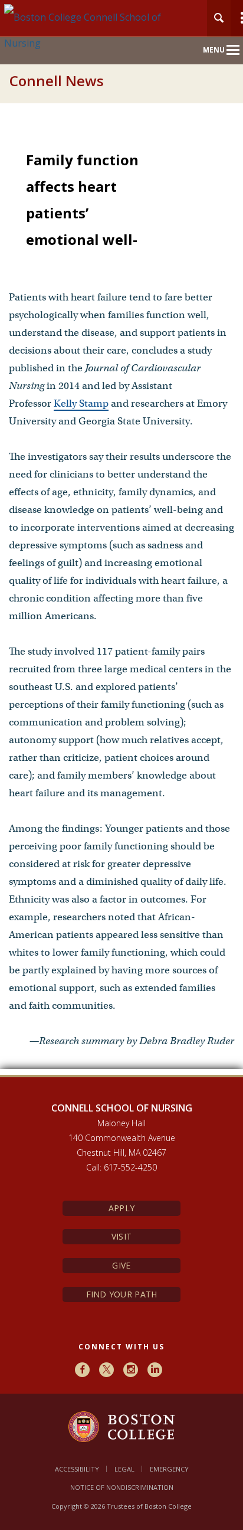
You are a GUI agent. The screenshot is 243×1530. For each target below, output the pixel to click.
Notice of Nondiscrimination (121, 1487)
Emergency (169, 1468)
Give (121, 1265)
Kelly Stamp (81, 403)
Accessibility (77, 1468)
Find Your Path (121, 1294)
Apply (121, 1208)
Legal (124, 1468)
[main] (121, 600)
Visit (121, 1236)
